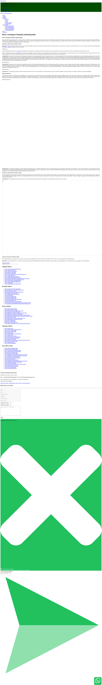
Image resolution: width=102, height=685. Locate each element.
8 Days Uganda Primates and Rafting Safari (13, 277)
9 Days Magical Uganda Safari (10, 272)
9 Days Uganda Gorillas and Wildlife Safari (13, 269)
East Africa (5, 18)
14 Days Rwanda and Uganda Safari (11, 366)
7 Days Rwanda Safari (9, 295)
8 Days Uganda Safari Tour (10, 275)
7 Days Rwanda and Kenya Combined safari (13, 301)
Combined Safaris (8, 22)
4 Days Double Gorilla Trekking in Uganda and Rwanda (15, 364)
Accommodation (6, 9)
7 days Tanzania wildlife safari (10, 343)
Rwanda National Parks (9, 29)
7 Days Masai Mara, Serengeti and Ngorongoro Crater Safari (16, 354)
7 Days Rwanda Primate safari (10, 300)
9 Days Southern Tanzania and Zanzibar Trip (13, 329)
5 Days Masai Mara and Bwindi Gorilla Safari (13, 362)
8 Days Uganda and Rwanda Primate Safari (13, 350)
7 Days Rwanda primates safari (10, 297)
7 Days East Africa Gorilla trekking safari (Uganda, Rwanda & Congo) (18, 302)
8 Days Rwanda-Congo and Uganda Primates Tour (14, 279)
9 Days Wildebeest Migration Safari (11, 348)
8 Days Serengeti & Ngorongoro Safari (12, 338)
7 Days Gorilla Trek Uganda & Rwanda (12, 356)
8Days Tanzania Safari (9, 332)
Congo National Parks (9, 30)
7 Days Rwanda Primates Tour (10, 296)
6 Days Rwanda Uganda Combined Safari (12, 357)
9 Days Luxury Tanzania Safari (10, 330)
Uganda (4, 16)
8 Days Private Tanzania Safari (10, 339)
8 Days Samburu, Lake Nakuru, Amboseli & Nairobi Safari (16, 312)
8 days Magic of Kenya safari (10, 317)
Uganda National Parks (9, 25)
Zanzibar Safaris (8, 23)
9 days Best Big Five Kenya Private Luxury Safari (14, 310)
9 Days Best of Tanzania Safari (10, 331)
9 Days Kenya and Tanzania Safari (11, 349)
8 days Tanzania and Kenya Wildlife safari (12, 311)
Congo (6, 21)
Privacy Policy (19, 383)
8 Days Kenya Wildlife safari (10, 320)
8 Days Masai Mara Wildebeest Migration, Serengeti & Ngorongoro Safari (18, 316)
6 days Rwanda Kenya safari (10, 358)
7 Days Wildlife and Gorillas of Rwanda (12, 294)
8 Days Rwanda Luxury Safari (10, 290)
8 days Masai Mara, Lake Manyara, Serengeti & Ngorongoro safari (17, 315)
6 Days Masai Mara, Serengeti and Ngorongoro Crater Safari (16, 360)
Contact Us (5, 32)
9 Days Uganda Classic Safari (10, 270)
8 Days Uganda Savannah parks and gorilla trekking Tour (15, 274)
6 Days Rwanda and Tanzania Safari (12, 359)
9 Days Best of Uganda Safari (10, 273)
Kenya (6, 20)
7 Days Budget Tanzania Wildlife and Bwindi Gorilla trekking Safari (17, 303)
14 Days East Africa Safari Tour (11, 368)
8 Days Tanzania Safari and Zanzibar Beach (13, 333)
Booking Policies (12, 383)
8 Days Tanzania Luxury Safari (10, 335)
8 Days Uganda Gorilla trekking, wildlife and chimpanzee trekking (17, 278)
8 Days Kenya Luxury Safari (10, 321)
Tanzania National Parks (9, 28)
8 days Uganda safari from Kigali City (12, 276)
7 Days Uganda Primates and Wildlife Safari (13, 283)
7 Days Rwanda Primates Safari (10, 298)
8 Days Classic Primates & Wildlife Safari (12, 281)
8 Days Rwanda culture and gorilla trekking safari (14, 292)
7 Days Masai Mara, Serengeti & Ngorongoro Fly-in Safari (16, 355)
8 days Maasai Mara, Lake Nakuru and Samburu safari (15, 318)
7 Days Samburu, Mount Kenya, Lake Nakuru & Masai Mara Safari (17, 323)
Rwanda (4, 17)
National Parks (5, 24)
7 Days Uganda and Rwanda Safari (11, 353)
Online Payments (6, 5)
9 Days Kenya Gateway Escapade (11, 309)
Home (4, 15)
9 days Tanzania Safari (9, 328)
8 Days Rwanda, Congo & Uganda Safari (12, 288)
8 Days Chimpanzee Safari (10, 342)
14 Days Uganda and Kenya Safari (11, 365)
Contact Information (26, 383)
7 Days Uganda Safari (9, 282)
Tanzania (7, 19)
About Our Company (4, 383)
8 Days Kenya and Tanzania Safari (11, 322)
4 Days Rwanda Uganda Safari (10, 363)
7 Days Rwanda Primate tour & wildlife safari (13, 299)
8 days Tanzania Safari (9, 334)
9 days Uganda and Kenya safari (11, 271)
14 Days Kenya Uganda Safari (10, 367)
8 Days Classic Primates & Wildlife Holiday (13, 280)
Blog (4, 10)
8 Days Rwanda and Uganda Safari (11, 293)
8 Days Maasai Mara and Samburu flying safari (13, 319)
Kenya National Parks (9, 26)
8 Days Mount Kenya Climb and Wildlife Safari (13, 313)
